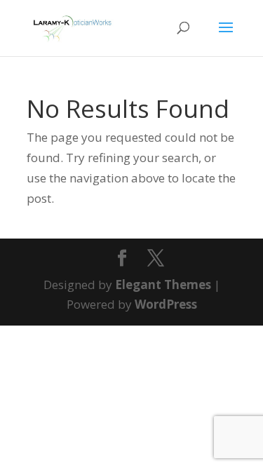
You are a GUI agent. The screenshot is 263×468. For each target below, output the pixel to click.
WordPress (166, 304)
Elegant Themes (163, 284)
